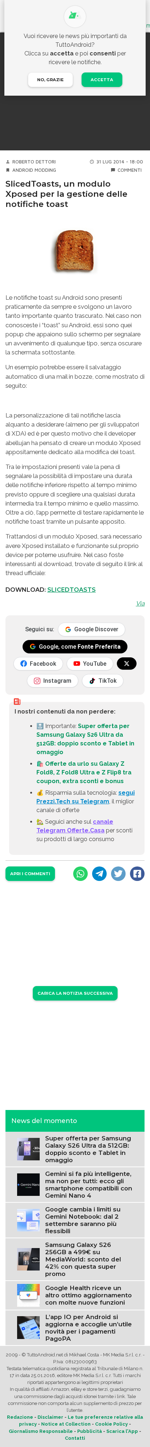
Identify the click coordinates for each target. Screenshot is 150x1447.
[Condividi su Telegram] (99, 873)
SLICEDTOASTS (71, 589)
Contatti (75, 1438)
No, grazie (50, 79)
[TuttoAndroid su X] (127, 663)
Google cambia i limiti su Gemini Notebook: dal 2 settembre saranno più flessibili (83, 1220)
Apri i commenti (30, 873)
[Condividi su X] (118, 873)
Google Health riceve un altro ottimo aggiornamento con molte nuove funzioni (88, 1295)
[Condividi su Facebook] (137, 873)
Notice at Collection (66, 1424)
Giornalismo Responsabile (41, 1431)
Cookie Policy (111, 1424)
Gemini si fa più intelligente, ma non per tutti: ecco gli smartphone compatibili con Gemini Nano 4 (88, 1184)
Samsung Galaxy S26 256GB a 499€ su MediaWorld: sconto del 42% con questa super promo (83, 1259)
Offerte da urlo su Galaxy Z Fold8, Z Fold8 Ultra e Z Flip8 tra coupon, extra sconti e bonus (83, 772)
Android (22, 170)
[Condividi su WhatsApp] (80, 873)
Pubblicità (89, 1431)
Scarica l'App (122, 1431)
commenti (130, 170)
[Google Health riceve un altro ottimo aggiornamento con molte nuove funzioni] (28, 1295)
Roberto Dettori (34, 162)
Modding (45, 170)
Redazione (20, 1417)
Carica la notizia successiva (75, 993)
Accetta (102, 79)
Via (140, 603)
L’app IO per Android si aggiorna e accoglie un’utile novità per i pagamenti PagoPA (88, 1327)
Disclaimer (50, 1417)
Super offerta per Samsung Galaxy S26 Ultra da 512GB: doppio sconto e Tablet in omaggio (88, 1149)
